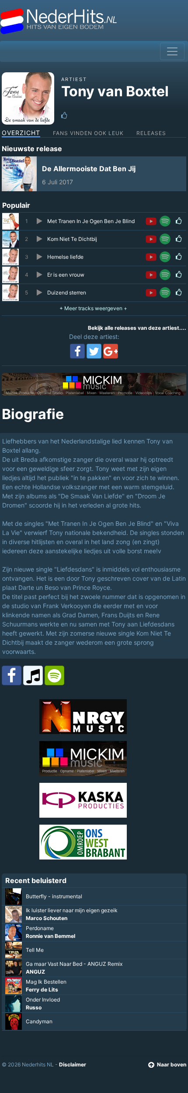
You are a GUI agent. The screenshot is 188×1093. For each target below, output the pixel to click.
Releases (151, 133)
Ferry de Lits (42, 989)
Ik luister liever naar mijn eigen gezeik (72, 910)
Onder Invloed (43, 999)
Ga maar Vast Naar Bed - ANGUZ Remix (74, 964)
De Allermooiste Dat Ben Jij (89, 168)
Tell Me (35, 950)
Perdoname (40, 928)
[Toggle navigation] (172, 51)
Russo (34, 1007)
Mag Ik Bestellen (46, 981)
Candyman (39, 1021)
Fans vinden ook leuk (88, 133)
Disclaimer (72, 1064)
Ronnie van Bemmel (50, 936)
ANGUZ (35, 971)
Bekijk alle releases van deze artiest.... (137, 328)
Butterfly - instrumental (54, 896)
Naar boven (171, 1064)
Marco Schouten (46, 918)
